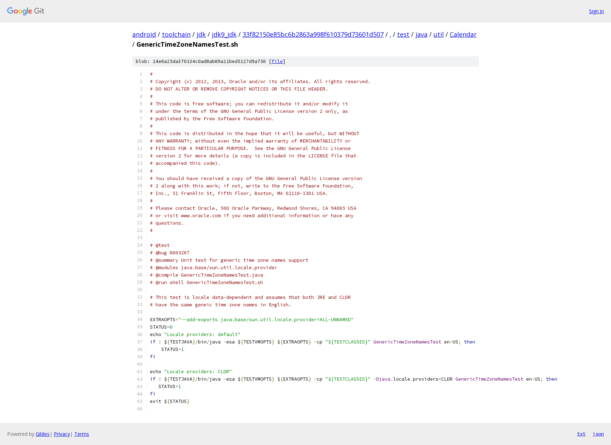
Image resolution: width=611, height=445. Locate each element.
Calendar (463, 34)
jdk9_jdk (224, 34)
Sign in (596, 11)
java (421, 34)
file (277, 61)
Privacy (62, 433)
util (438, 34)
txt (581, 433)
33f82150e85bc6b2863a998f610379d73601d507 (313, 34)
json (598, 433)
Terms (81, 433)
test (403, 34)
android (144, 34)
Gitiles (43, 433)
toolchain (176, 34)
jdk (201, 34)
